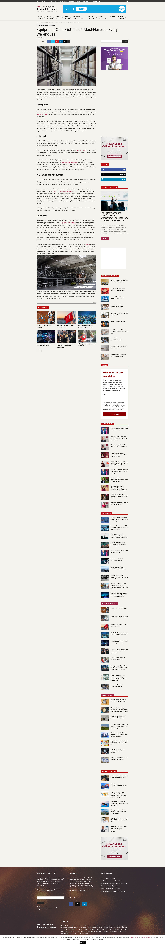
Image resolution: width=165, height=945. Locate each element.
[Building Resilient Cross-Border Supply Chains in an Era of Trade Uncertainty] (105, 520)
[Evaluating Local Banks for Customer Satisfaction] (87, 336)
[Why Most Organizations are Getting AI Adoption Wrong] (105, 291)
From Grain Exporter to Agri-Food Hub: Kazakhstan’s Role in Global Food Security (119, 726)
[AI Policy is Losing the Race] (105, 324)
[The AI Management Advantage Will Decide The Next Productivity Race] (105, 332)
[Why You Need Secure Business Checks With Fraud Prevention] (105, 618)
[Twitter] (53, 41)
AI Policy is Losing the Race (118, 321)
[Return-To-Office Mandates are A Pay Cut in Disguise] (105, 340)
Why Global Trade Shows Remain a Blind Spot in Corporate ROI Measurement (65, 345)
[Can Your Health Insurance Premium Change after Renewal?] (105, 751)
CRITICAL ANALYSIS (67, 17)
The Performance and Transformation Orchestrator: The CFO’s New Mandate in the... (119, 535)
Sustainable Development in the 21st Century (113, 891)
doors (88, 244)
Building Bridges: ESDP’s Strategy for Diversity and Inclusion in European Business (119, 487)
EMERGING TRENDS (58, 17)
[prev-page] (38, 351)
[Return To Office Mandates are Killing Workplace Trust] (105, 307)
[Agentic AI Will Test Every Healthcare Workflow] (105, 299)
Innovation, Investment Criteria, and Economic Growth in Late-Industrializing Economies (119, 594)
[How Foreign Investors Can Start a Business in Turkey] (66, 317)
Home (38, 1)
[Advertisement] (113, 258)
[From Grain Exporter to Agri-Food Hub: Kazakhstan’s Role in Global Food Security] (105, 727)
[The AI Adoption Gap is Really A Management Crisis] (105, 348)
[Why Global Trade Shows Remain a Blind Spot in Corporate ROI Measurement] (66, 336)
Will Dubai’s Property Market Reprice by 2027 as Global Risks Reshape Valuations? (119, 734)
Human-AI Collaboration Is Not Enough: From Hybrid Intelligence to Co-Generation (119, 527)
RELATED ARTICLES (43, 307)
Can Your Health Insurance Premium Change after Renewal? (118, 751)
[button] (127, 1)
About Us (43, 1)
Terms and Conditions (95, 1)
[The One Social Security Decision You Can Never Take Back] (105, 760)
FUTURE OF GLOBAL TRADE (102, 17)
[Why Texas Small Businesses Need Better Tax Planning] (105, 718)
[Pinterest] (57, 41)
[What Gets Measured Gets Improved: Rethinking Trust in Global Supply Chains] (105, 545)
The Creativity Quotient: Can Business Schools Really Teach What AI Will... (119, 438)
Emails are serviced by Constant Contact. (114, 409)
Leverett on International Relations (110, 888)
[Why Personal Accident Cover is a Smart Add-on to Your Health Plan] (105, 743)
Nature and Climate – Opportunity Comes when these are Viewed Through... (119, 479)
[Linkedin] (61, 41)
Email (104, 394)
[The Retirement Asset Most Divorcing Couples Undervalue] (105, 702)
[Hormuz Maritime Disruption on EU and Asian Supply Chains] (105, 778)
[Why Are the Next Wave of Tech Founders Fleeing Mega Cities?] (87, 317)
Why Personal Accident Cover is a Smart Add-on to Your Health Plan (119, 742)
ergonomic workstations (68, 223)
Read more (104, 238)
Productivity (51, 25)
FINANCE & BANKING (50, 17)
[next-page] (40, 351)
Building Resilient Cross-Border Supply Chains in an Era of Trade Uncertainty (119, 519)
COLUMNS (112, 17)
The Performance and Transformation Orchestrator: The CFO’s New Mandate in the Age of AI (114, 217)
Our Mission (49, 1)
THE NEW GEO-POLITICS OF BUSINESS (78, 17)
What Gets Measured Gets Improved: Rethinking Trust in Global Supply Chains (118, 544)
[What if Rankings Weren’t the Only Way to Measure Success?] (105, 447)
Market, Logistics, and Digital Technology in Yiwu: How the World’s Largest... (118, 811)
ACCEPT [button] (82, 942)
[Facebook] (49, 41)
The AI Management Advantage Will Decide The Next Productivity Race (119, 331)
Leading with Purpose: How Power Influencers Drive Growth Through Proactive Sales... (119, 463)
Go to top (94, 302)
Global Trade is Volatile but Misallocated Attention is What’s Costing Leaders (119, 803)
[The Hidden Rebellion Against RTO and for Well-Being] (105, 357)
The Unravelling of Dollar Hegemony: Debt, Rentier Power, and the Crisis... (119, 577)
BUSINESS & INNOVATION (91, 17)
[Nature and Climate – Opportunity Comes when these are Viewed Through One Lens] (105, 480)
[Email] (65, 41)
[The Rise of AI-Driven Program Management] (46, 317)
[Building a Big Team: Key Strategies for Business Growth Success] (105, 497)
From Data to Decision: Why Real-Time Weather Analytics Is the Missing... (119, 471)
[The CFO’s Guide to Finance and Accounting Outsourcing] (46, 336)
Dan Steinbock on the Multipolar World (111, 881)
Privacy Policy (85, 1)
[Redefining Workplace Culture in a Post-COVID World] (105, 505)
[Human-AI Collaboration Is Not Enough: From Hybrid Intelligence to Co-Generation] (105, 528)
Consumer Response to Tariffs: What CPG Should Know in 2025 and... (119, 820)
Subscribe (64, 1)
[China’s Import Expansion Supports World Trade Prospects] (105, 786)
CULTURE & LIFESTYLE (121, 17)
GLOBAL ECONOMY (41, 17)
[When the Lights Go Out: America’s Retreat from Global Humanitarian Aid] (105, 455)
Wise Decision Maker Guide (108, 878)
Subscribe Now (114, 414)
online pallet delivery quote (69, 162)
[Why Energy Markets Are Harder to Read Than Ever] (105, 430)
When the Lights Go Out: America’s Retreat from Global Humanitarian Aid (119, 454)
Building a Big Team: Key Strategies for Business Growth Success (119, 496)
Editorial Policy (57, 1)
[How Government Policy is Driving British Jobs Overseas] (105, 569)
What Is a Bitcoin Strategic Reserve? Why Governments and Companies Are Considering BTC (119, 709)
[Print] (68, 41)
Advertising (71, 1)
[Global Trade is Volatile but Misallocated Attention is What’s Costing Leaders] (105, 804)
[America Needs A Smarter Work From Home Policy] (105, 315)
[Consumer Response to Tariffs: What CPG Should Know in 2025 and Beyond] (105, 820)
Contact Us (77, 1)
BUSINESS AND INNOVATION (109, 603)
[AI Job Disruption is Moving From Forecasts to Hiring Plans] (105, 282)
